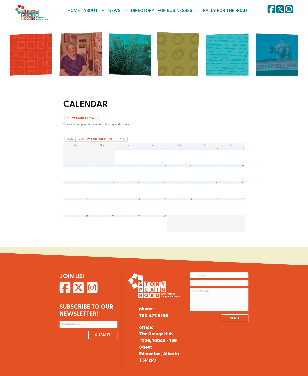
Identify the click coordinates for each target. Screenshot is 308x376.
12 (243, 165)
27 (87, 216)
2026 (121, 139)
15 (139, 182)
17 (191, 182)
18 (217, 182)
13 (87, 182)
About (90, 10)
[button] (102, 335)
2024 (71, 139)
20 (87, 199)
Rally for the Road (225, 10)
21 (113, 199)
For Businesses (175, 10)
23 (165, 199)
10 (191, 165)
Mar (81, 139)
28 (113, 216)
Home (74, 10)
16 (165, 182)
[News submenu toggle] (125, 10)
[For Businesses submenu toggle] (197, 10)
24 (191, 199)
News (114, 10)
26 (243, 199)
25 (216, 199)
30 (164, 216)
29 (139, 216)
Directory (142, 10)
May (111, 139)
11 (217, 165)
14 (113, 182)
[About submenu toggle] (102, 10)
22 (139, 199)
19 (243, 182)
